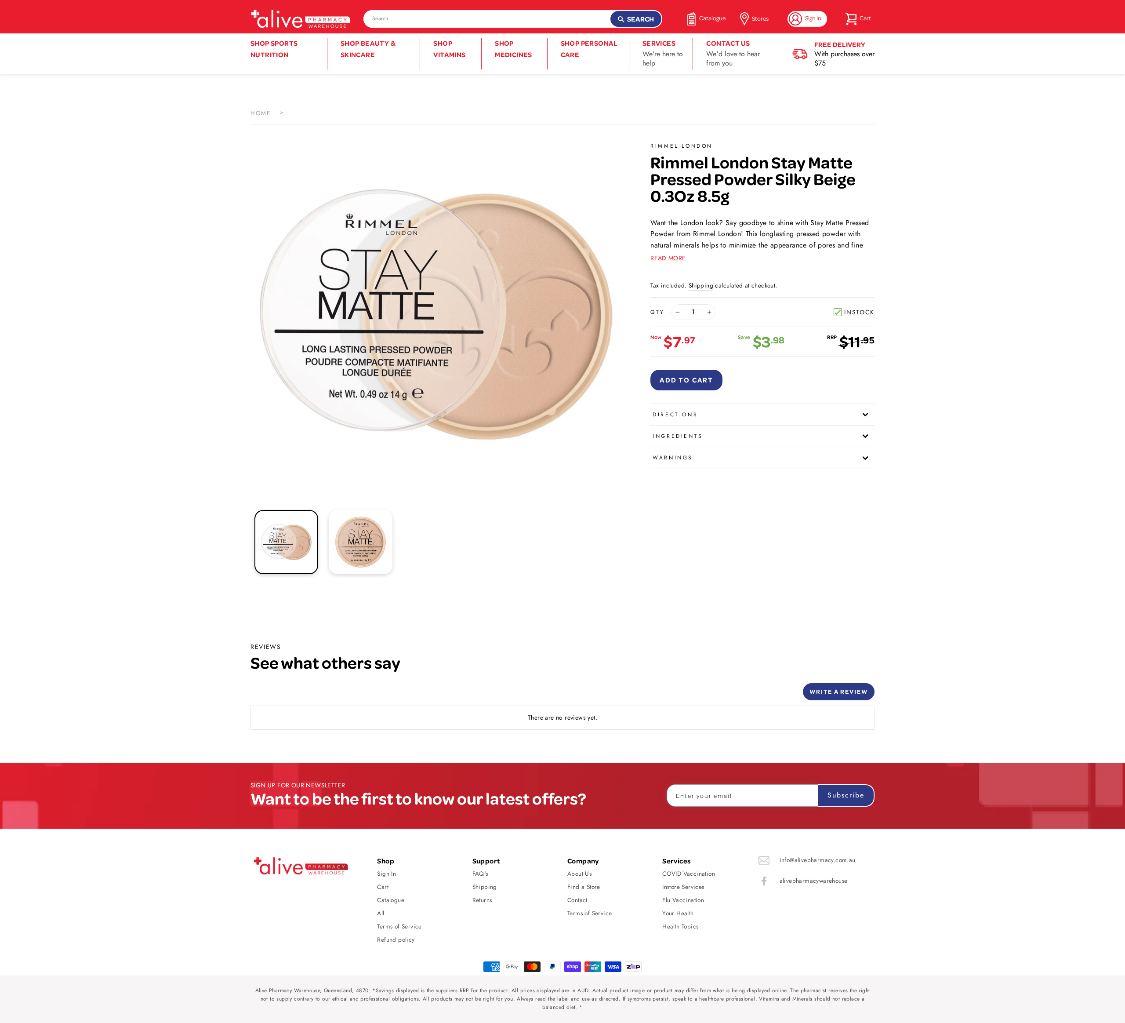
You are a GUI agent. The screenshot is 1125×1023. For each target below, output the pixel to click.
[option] (435, 314)
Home (260, 113)
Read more (668, 258)
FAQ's (480, 873)
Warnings (673, 458)
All (380, 913)
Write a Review (838, 691)
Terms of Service (399, 926)
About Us (579, 873)
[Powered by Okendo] (290, 695)
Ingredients (678, 436)
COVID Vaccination (688, 873)
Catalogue (390, 900)
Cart (382, 886)
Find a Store (583, 886)
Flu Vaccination (683, 900)
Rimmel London (681, 146)
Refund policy (395, 939)
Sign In (386, 873)
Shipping (701, 285)
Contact (577, 900)
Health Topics (680, 926)
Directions (675, 415)
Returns (482, 900)
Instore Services (683, 886)
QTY (657, 312)
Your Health (677, 913)
